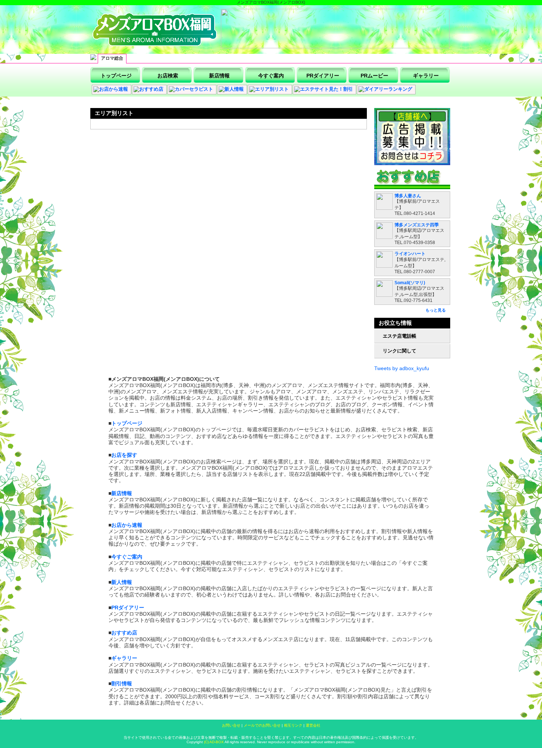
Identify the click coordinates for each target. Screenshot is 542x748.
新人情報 (121, 582)
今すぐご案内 (126, 557)
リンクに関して (399, 351)
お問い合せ (231, 725)
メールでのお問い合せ (262, 725)
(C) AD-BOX (213, 742)
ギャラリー (124, 658)
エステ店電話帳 (399, 336)
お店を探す (124, 455)
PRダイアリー (127, 607)
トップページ (126, 423)
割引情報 (121, 683)
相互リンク (293, 725)
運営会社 (313, 725)
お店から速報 (126, 525)
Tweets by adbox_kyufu (401, 368)
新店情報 (121, 493)
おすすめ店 (124, 633)
